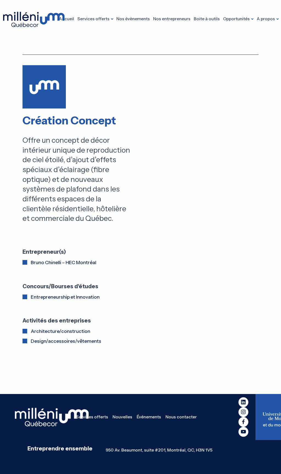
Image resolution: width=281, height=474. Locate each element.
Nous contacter (181, 416)
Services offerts (93, 18)
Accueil (66, 18)
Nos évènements (133, 18)
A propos (266, 18)
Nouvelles (122, 416)
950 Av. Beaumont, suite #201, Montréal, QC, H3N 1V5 (159, 450)
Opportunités (236, 18)
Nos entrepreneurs (171, 18)
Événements (149, 416)
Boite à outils (207, 18)
